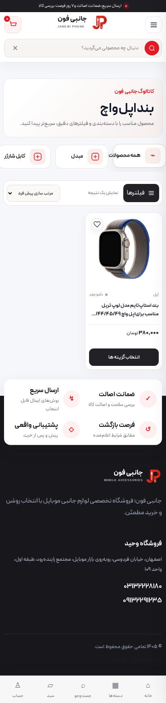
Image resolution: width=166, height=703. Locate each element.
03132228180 (143, 586)
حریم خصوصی (147, 659)
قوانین (119, 659)
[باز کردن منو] (153, 24)
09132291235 (142, 601)
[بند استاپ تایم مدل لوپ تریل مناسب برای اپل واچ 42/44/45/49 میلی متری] (124, 251)
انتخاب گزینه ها (124, 357)
